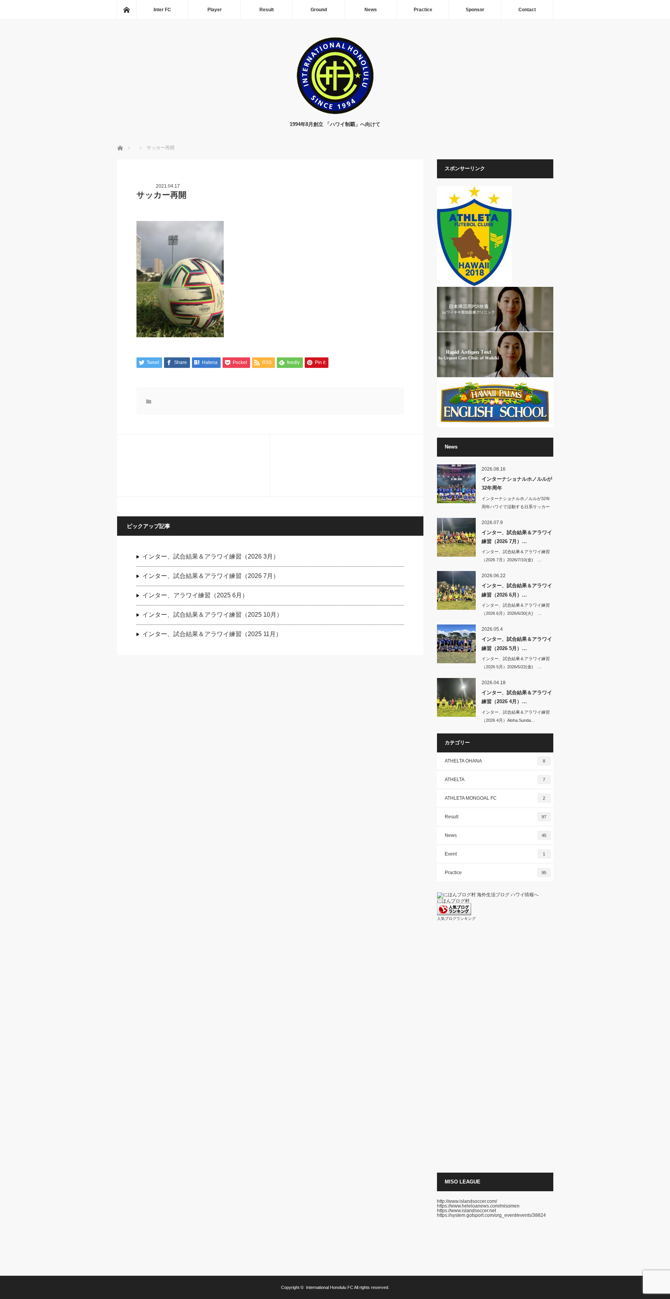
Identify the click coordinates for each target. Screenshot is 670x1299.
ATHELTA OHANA (495, 761)
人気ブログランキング (456, 918)
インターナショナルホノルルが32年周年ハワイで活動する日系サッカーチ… (516, 506)
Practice (423, 9)
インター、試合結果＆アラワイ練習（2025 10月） (212, 614)
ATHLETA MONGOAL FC (495, 798)
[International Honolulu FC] (335, 112)
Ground (319, 9)
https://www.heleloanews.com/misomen (478, 1206)
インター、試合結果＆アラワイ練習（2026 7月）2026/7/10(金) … (516, 555)
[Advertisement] (495, 1046)
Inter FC (162, 9)
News (370, 9)
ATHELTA (495, 779)
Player (214, 9)
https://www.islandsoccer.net (466, 1210)
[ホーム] (126, 9)
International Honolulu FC (329, 1287)
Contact (527, 9)
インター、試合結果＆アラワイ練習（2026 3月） (210, 556)
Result (266, 9)
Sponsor (475, 9)
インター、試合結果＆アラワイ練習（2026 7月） (210, 576)
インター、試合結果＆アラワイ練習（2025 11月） (212, 634)
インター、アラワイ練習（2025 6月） (195, 595)
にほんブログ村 (453, 901)
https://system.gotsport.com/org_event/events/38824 (491, 1215)
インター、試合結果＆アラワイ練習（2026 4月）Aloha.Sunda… (516, 716)
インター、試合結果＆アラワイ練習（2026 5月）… (517, 643)
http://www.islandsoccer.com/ (467, 1201)
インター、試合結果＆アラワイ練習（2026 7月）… (517, 537)
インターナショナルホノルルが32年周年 (517, 483)
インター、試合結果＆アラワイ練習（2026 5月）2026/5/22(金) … (516, 662)
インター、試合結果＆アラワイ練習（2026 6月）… (517, 590)
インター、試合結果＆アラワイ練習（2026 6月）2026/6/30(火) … (516, 609)
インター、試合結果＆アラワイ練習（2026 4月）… (517, 697)
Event (495, 854)
